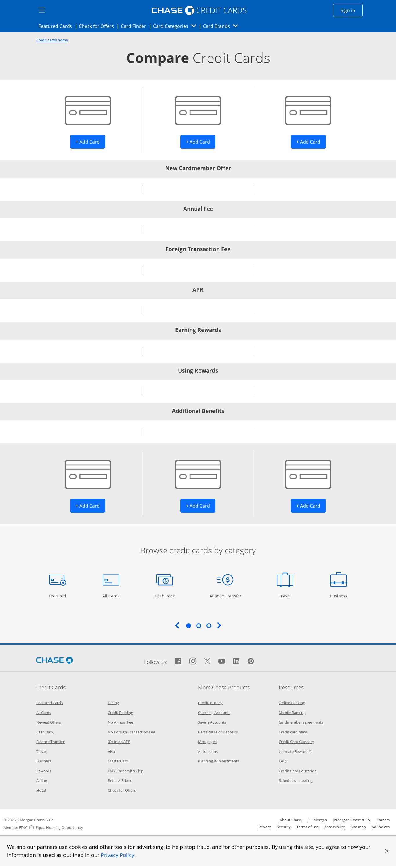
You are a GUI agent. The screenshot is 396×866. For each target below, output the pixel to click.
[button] (386, 851)
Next (219, 625)
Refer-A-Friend (120, 780)
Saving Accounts (212, 722)
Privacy (265, 826)
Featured (58, 596)
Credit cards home (52, 40)
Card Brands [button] (222, 26)
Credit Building (120, 712)
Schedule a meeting (296, 780)
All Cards (111, 596)
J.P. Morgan (317, 819)
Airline (41, 780)
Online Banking (292, 702)
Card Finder (135, 26)
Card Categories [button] (176, 26)
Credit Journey (210, 702)
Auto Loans (208, 751)
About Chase (291, 819)
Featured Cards (57, 26)
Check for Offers (98, 26)
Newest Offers (48, 722)
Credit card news (293, 732)
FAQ (282, 761)
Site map (358, 826)
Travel (287, 596)
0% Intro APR (119, 741)
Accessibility (334, 826)
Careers (383, 819)
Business (339, 596)
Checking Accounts (214, 712)
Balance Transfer (224, 596)
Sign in (352, 10)
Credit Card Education (298, 770)
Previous (177, 625)
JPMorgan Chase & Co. (352, 819)
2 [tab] (199, 626)
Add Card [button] (90, 141)
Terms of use (308, 826)
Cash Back (165, 596)
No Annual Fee (120, 722)
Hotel (41, 790)
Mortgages (207, 741)
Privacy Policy (117, 854)
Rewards (43, 770)
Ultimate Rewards (295, 751)
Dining (113, 702)
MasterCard (118, 761)
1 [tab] (188, 626)
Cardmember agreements (301, 722)
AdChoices (381, 826)
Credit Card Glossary (296, 741)
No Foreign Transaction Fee (131, 732)
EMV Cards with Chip (125, 770)
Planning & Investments (218, 761)
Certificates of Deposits (218, 732)
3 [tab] (209, 626)
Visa (111, 751)
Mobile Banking (292, 712)
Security (284, 826)
